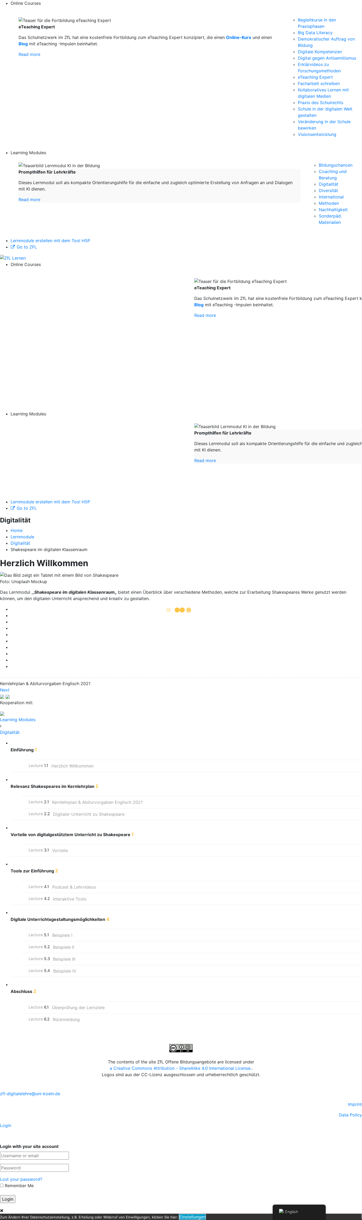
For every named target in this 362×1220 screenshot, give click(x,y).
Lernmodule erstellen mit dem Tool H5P (50, 240)
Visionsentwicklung (317, 134)
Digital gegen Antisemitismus (327, 58)
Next (5, 690)
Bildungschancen (335, 165)
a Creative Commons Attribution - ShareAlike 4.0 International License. (180, 1068)
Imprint (355, 1104)
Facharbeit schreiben (319, 83)
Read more (29, 54)
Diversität (328, 190)
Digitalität (328, 184)
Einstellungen (192, 1216)
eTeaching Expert (315, 77)
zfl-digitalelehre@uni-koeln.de (30, 1093)
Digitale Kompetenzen (320, 51)
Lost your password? (21, 1179)
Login (5, 1125)
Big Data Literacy (315, 32)
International (331, 196)
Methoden (329, 203)
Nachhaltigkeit (333, 209)
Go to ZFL (27, 247)
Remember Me (18, 1185)
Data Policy (350, 1114)
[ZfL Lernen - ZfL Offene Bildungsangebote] (13, 257)
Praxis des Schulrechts (320, 102)
